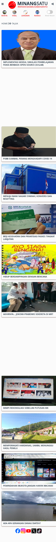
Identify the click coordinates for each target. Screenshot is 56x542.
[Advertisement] (28, 98)
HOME (4, 23)
